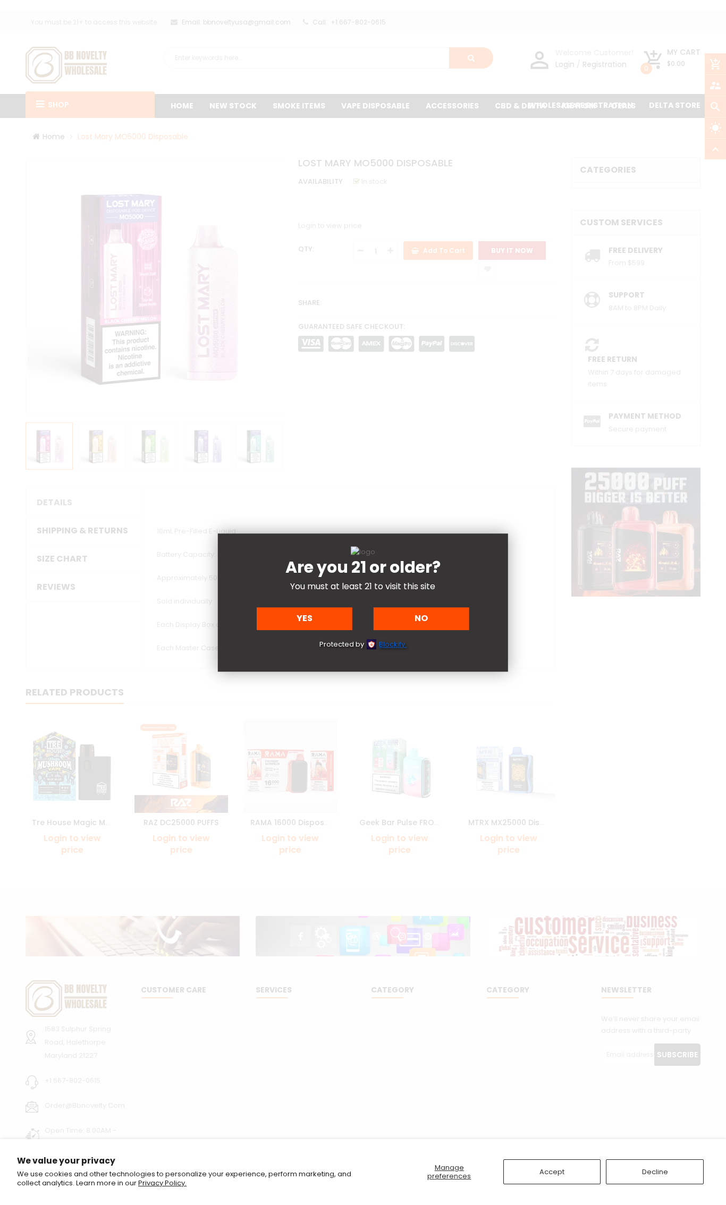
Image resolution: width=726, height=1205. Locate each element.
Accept (551, 1172)
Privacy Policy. (162, 1183)
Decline (655, 1172)
